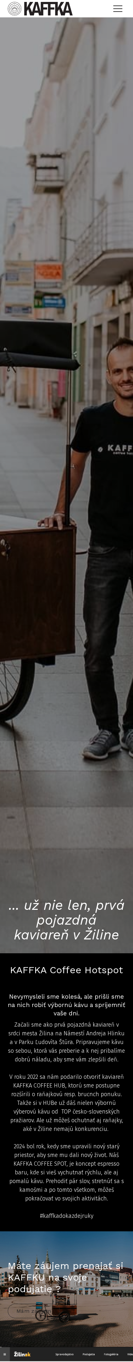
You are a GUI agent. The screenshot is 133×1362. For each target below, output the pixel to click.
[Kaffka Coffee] (40, 8)
